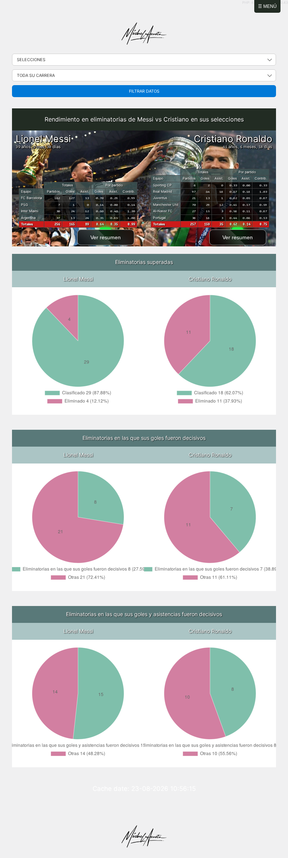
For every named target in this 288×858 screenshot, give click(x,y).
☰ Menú (267, 6)
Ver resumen (105, 237)
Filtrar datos (144, 91)
